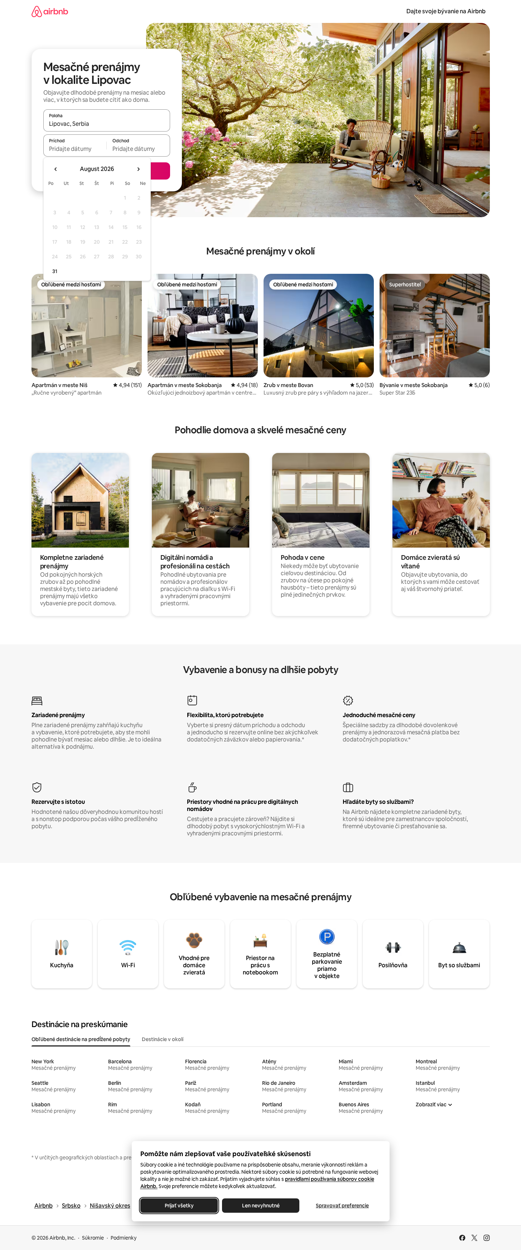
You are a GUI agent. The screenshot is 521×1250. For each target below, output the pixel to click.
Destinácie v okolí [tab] (162, 1039)
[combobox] (106, 123)
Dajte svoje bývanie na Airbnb (446, 11)
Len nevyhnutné (260, 1205)
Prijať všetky (178, 1205)
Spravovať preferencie (342, 1205)
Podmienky (123, 1238)
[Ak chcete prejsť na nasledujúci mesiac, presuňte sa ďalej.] (138, 169)
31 (54, 271)
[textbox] (75, 148)
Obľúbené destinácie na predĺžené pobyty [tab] (81, 1039)
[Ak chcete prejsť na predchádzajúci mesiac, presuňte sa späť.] (56, 169)
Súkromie (93, 1238)
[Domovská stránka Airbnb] (50, 11)
